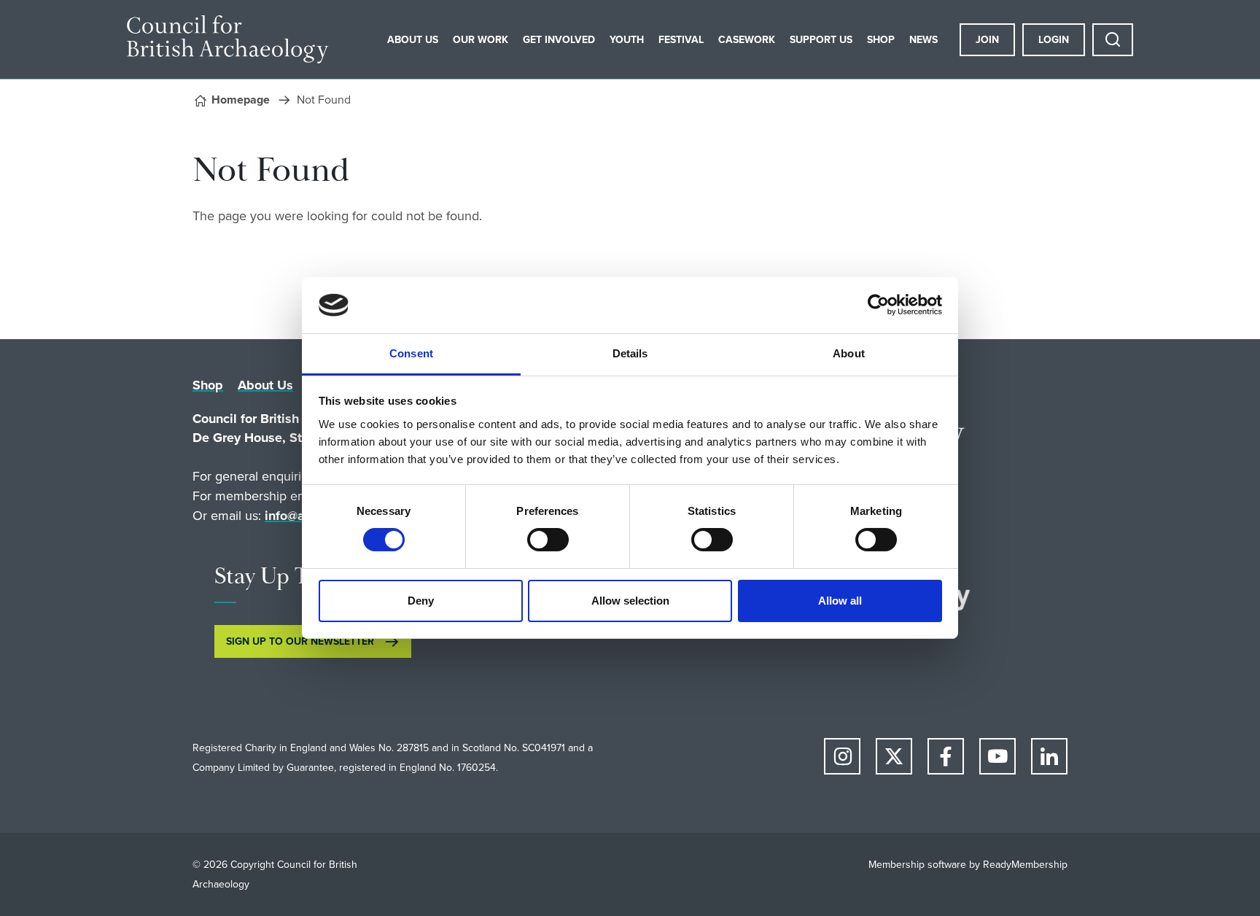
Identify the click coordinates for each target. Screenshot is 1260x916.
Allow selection (630, 600)
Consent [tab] (411, 353)
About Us (412, 39)
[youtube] (997, 756)
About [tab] (849, 353)
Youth (627, 39)
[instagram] (842, 756)
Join (987, 39)
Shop (881, 39)
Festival (681, 39)
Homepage (240, 99)
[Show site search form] (1112, 39)
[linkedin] (1049, 756)
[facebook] (946, 756)
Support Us (821, 39)
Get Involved (559, 39)
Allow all (840, 600)
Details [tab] (630, 353)
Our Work (480, 39)
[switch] (548, 539)
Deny (421, 600)
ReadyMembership (1025, 864)
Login (1053, 39)
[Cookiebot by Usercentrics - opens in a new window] (878, 305)
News (923, 39)
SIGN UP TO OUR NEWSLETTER (300, 641)
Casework (746, 39)
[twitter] (894, 756)
